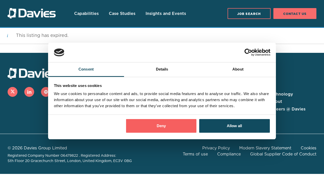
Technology (281, 94)
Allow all (234, 126)
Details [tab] (162, 69)
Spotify (46, 92)
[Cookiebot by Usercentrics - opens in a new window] (248, 52)
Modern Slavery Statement (265, 148)
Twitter (12, 92)
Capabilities (86, 14)
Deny (161, 126)
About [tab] (238, 69)
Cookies (308, 148)
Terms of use (195, 154)
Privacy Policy (216, 148)
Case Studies (122, 14)
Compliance (229, 154)
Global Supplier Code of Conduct (283, 154)
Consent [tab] (86, 69)
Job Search (249, 13)
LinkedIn (29, 92)
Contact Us (295, 13)
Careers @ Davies (287, 109)
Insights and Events (166, 14)
